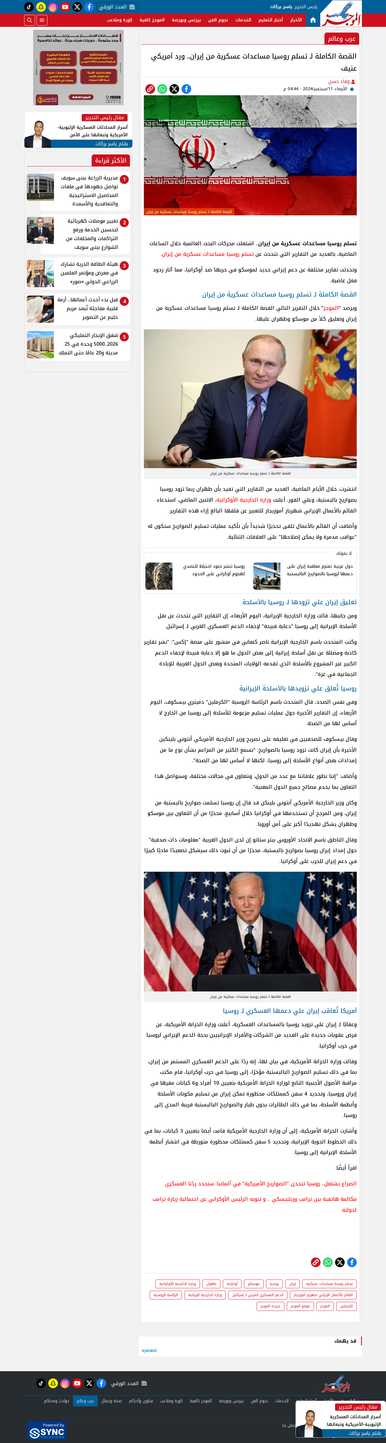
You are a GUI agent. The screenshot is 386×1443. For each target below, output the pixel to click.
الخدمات (243, 20)
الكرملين (346, 1306)
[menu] (41, 20)
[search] (29, 20)
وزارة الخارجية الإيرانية (205, 1295)
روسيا (274, 1283)
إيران (292, 1283)
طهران (211, 1283)
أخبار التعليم (270, 20)
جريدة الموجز (270, 1306)
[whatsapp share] (162, 89)
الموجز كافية (152, 20)
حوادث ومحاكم (56, 1401)
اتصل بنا (289, 1425)
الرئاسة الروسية (165, 1295)
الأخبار (296, 20)
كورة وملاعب (119, 20)
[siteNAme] (341, 13)
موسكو (254, 1283)
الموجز (331, 308)
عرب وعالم (85, 1401)
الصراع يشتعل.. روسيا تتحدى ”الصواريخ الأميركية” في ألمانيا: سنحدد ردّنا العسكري (261, 1183)
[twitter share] (174, 89)
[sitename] (336, 1383)
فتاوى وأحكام (141, 1401)
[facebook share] (186, 89)
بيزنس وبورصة (186, 20)
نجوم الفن (218, 20)
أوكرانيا (232, 1283)
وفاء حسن (339, 81)
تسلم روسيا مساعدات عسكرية (329, 1283)
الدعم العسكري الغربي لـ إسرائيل (257, 1295)
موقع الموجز (300, 1306)
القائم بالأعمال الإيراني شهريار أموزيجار (323, 1295)
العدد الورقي (111, 7)
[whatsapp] (150, 89)
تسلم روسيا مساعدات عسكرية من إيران (208, 254)
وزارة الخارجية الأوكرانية (244, 500)
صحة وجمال (111, 1401)
